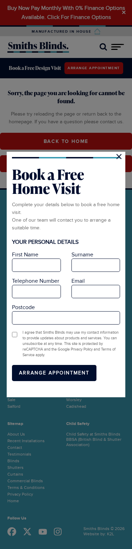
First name (25, 254)
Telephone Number (35, 281)
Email (78, 281)
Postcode (23, 307)
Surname (82, 254)
